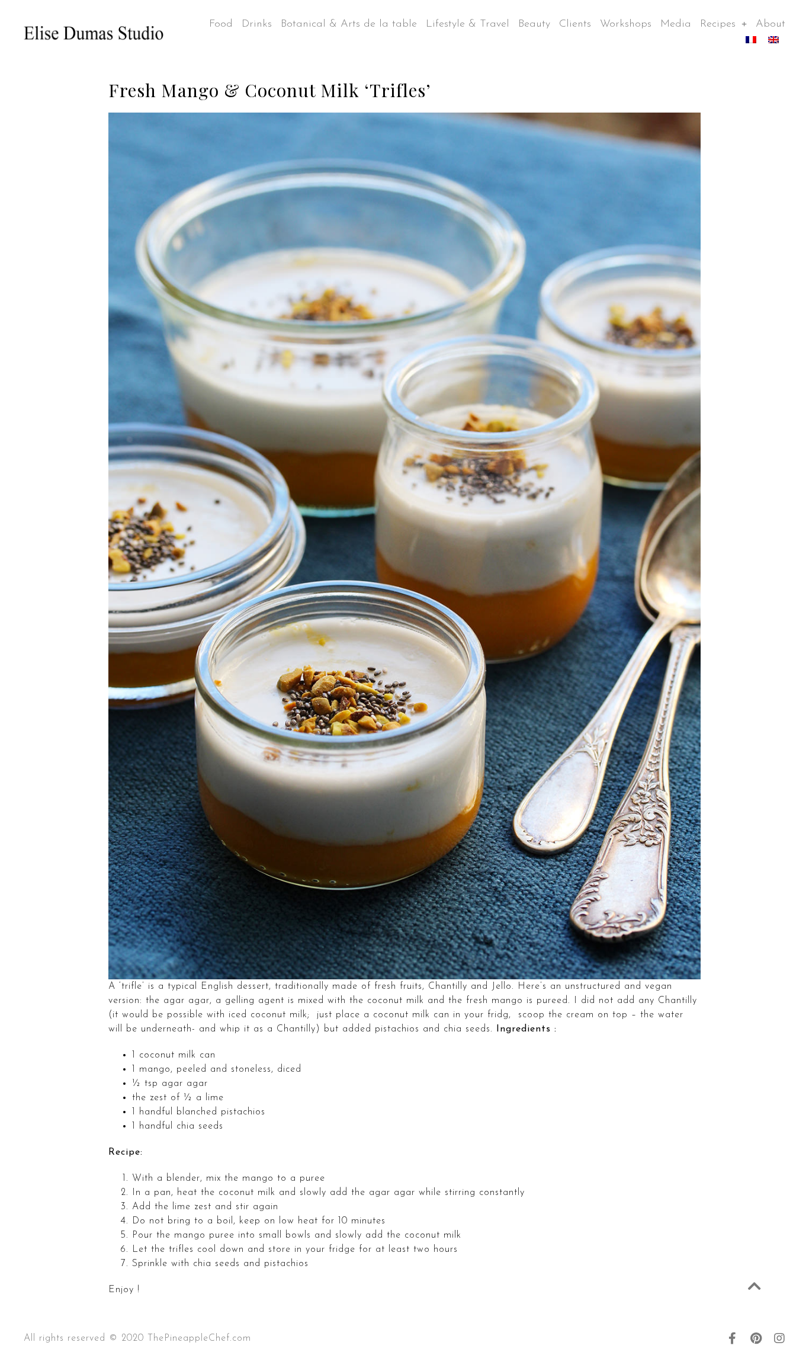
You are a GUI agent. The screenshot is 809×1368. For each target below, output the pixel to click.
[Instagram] (779, 1338)
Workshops (625, 24)
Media (675, 24)
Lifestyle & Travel (467, 24)
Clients (575, 24)
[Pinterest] (756, 1338)
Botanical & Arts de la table (349, 24)
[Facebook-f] (732, 1338)
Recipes (718, 24)
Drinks (257, 24)
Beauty (534, 24)
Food (221, 24)
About (770, 24)
